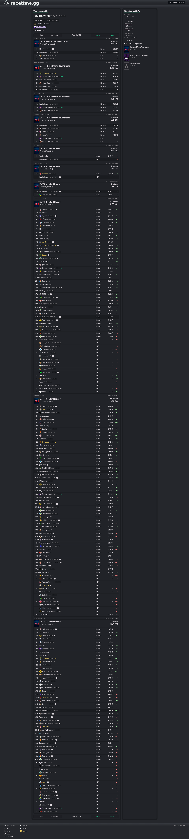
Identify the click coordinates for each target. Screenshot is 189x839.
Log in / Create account (177, 2)
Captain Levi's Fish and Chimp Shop (46, 20)
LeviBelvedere (41, 27)
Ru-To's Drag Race (43, 23)
